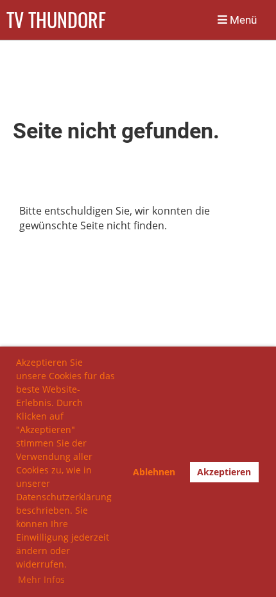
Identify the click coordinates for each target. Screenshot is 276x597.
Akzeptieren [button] (224, 472)
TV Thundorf (56, 19)
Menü (242, 19)
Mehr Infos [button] (41, 579)
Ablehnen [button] (154, 472)
